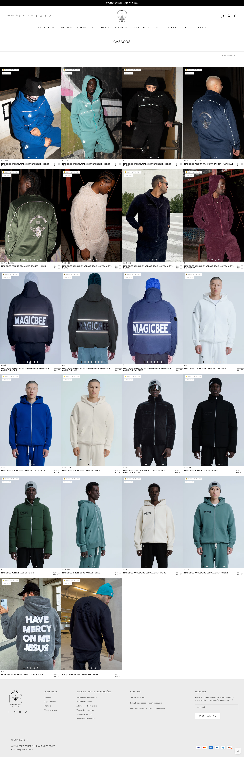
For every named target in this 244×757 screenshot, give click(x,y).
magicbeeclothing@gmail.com (149, 703)
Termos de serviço (84, 714)
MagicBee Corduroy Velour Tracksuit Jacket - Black (148, 267)
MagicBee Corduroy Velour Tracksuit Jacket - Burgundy (209, 267)
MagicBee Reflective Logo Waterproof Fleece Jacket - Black (25, 369)
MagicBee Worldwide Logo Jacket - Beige (144, 573)
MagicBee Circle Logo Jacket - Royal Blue (23, 471)
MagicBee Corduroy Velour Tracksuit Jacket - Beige (87, 267)
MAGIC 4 (105, 28)
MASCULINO (66, 28)
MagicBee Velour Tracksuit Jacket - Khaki (23, 266)
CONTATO (187, 28)
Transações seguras (85, 710)
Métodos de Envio (84, 702)
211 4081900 (139, 697)
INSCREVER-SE (207, 716)
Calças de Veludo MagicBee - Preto (80, 675)
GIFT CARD (172, 28)
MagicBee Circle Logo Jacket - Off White (205, 368)
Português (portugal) (18, 16)
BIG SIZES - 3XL (121, 28)
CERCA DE (201, 28)
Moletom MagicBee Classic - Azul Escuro (22, 675)
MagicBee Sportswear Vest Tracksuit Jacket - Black (147, 165)
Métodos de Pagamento (87, 697)
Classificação (228, 55)
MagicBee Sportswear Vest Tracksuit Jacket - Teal (86, 165)
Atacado (47, 697)
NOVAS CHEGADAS (46, 28)
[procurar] (229, 15)
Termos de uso (50, 710)
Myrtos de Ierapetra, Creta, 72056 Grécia (147, 708)
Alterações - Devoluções (87, 706)
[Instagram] (41, 15)
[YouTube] (45, 15)
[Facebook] (36, 15)
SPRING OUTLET (141, 28)
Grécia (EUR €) (18, 740)
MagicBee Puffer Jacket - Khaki (17, 573)
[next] (56, 113)
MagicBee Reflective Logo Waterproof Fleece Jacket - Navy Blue (147, 369)
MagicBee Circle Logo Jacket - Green (81, 573)
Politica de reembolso (86, 719)
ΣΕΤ (93, 28)
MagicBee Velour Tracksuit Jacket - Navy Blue (208, 164)
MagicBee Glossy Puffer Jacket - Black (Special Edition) (144, 471)
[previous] (5, 113)
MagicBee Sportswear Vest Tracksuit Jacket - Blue (25, 165)
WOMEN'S (81, 28)
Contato (47, 706)
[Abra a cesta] (235, 15)
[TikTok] (50, 15)
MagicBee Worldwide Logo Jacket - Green (206, 573)
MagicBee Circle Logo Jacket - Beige (81, 471)
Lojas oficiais (50, 702)
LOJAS (158, 28)
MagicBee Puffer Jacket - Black (201, 471)
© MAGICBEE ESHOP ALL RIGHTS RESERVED (33, 746)
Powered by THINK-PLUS (22, 750)
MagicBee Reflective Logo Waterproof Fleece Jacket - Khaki (86, 369)
